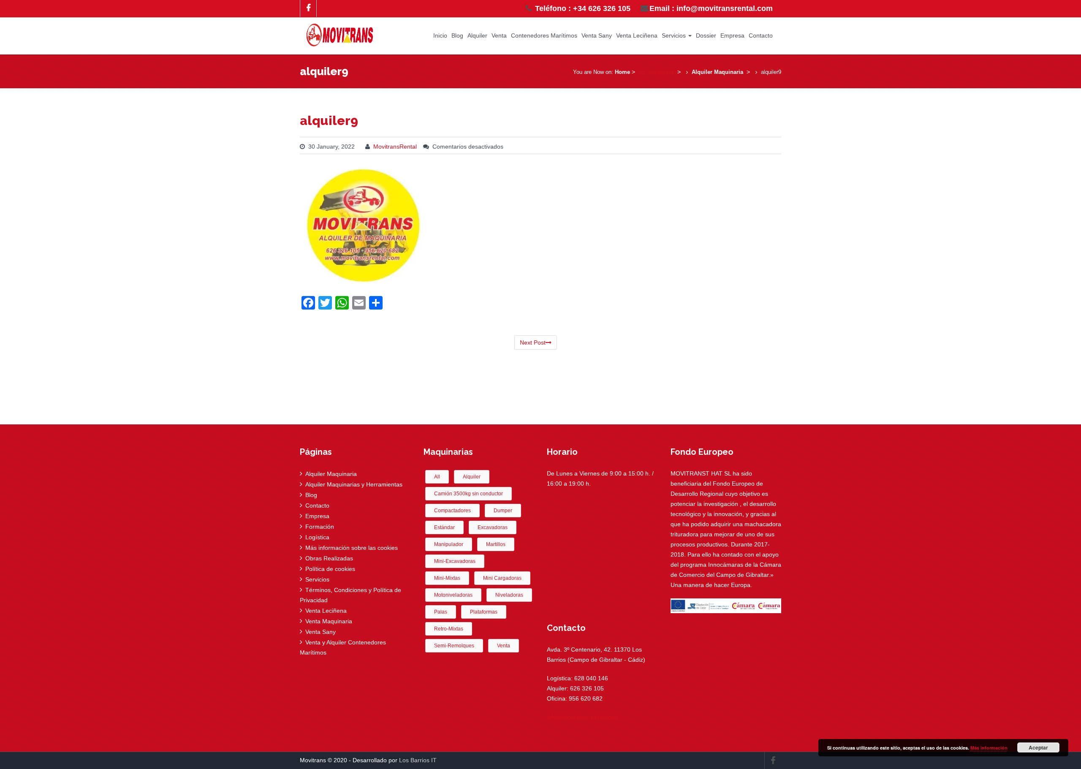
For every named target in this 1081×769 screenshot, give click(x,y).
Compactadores (452, 511)
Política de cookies (330, 568)
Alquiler (477, 35)
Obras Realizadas (329, 558)
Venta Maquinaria (328, 621)
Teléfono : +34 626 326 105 (581, 8)
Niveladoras (509, 595)
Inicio (440, 35)
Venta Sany (596, 35)
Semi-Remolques (454, 646)
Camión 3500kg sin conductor (468, 494)
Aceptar (1038, 747)
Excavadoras (493, 527)
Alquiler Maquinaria (717, 72)
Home (622, 72)
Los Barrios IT (418, 760)
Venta (499, 35)
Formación (319, 526)
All (437, 477)
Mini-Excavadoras (454, 561)
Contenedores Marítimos (544, 35)
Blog (457, 35)
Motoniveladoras (453, 595)
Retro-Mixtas (448, 629)
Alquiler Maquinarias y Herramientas (353, 484)
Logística (317, 537)
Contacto (761, 35)
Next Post (533, 342)
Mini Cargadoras (502, 578)
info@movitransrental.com (582, 717)
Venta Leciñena (636, 35)
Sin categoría (656, 71)
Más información (989, 748)
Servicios (674, 35)
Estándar (444, 527)
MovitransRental (395, 146)
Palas (440, 612)
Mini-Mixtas (447, 578)
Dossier (706, 35)
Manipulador (448, 544)
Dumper (503, 511)
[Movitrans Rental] (340, 33)
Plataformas (483, 612)
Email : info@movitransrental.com (711, 8)
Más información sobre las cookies (351, 547)
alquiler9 (329, 120)
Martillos (495, 544)
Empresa (732, 35)
